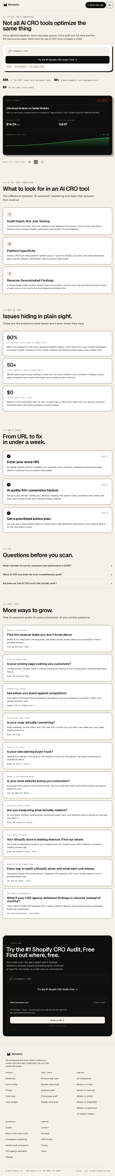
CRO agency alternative (16, 1151)
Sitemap (9, 1157)
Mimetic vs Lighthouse (87, 1108)
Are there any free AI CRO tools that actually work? (30, 583)
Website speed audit (50, 1084)
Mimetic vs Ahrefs (85, 1096)
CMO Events (46, 1139)
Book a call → (57, 1020)
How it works (11, 1084)
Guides (9, 1127)
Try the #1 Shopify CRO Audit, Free (57, 59)
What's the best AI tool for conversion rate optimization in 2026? (37, 565)
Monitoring (10, 1078)
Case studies (12, 1102)
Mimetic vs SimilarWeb (87, 1102)
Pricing (9, 1090)
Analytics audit (47, 1090)
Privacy (44, 1145)
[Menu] (110, 5)
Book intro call (97, 5)
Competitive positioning (16, 1139)
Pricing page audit (49, 1096)
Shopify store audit (49, 1102)
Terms (44, 1151)
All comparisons (84, 1078)
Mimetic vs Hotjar (85, 1084)
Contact (44, 1127)
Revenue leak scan (49, 1078)
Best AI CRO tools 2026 (17, 1133)
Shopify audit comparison (17, 1145)
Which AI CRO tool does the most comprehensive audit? (32, 574)
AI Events (45, 1133)
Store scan (11, 1096)
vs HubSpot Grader (85, 1114)
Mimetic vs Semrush (86, 1090)
